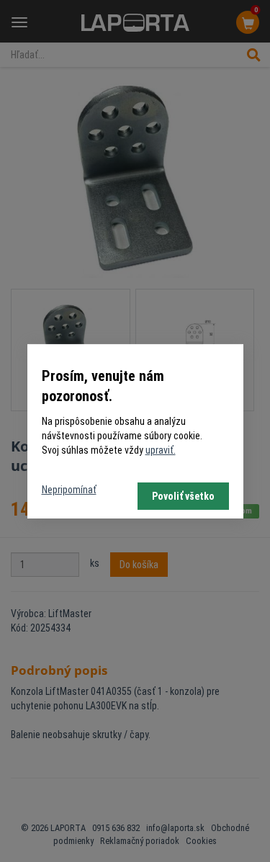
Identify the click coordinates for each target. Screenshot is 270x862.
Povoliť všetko (183, 496)
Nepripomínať (69, 489)
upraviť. (160, 450)
